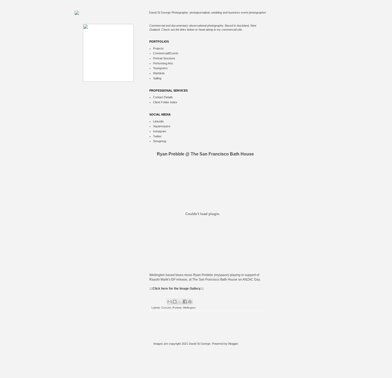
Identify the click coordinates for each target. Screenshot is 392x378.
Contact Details (163, 97)
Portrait (177, 307)
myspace (221, 275)
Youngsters (160, 68)
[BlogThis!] (174, 301)
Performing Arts (163, 63)
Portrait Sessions (164, 58)
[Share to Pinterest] (190, 301)
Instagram (159, 131)
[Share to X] (179, 301)
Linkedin (158, 121)
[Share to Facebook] (184, 301)
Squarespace (161, 126)
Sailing (157, 78)
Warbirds (159, 73)
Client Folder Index (165, 102)
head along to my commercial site (220, 29)
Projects (158, 48)
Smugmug (159, 141)
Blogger (233, 343)
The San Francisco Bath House (214, 279)
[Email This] (169, 301)
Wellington (189, 307)
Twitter (157, 136)
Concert (166, 307)
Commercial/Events (165, 53)
